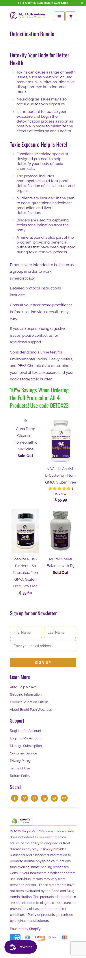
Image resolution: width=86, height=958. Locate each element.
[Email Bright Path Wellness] (64, 798)
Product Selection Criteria (29, 702)
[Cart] (70, 16)
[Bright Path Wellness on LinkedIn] (44, 798)
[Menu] (59, 16)
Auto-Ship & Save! (23, 687)
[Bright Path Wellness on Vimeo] (24, 798)
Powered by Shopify (25, 929)
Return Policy (20, 776)
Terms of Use (20, 768)
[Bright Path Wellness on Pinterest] (34, 798)
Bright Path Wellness (37, 831)
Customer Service (23, 753)
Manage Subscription (26, 746)
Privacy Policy (20, 761)
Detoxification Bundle (32, 33)
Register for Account (25, 731)
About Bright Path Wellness (31, 710)
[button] (59, 488)
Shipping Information (26, 695)
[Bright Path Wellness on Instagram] (54, 798)
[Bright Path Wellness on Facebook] (14, 798)
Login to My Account (26, 738)
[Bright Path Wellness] (27, 17)
